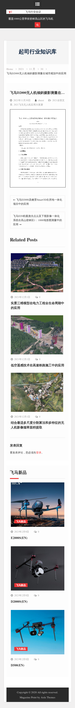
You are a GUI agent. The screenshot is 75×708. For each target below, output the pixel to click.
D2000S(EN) (19, 601)
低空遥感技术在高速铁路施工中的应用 (37, 365)
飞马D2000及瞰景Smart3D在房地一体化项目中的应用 (37, 201)
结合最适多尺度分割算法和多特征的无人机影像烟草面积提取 (37, 424)
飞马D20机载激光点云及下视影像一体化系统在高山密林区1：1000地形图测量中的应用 (37, 220)
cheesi (41, 100)
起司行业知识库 (38, 51)
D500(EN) (17, 665)
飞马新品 (21, 521)
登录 (38, 452)
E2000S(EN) (19, 538)
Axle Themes (48, 697)
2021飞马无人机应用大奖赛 (28, 104)
